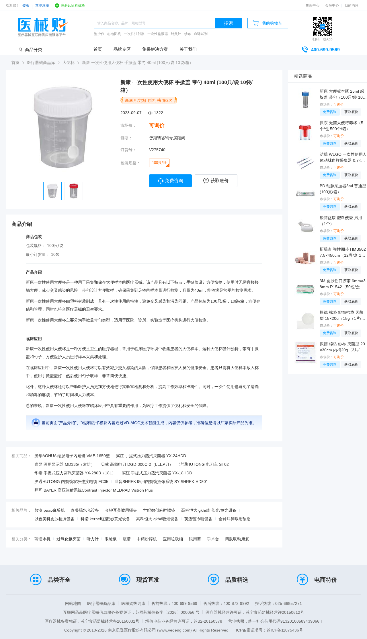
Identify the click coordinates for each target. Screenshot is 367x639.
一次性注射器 (134, 34)
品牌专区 (122, 49)
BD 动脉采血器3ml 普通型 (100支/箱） (343, 189)
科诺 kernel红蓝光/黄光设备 (105, 519)
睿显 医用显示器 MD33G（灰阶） (64, 464)
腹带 (127, 539)
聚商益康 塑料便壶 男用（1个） (341, 220)
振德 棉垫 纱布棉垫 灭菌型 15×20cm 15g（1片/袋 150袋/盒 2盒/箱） (342, 316)
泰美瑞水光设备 (85, 510)
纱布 (187, 34)
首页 (97, 49)
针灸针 (176, 34)
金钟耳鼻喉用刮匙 (234, 519)
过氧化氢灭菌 (68, 539)
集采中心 (312, 5)
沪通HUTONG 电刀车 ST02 (204, 464)
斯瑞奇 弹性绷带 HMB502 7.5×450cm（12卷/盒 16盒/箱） (343, 252)
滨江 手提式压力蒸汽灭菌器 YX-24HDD (151, 455)
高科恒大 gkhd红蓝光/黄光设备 (209, 510)
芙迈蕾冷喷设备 (198, 519)
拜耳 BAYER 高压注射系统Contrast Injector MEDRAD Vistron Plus (93, 490)
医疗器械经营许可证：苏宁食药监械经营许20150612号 (255, 612)
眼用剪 (195, 539)
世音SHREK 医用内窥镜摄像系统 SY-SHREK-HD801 (161, 481)
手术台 (213, 539)
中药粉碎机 (147, 539)
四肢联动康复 (237, 539)
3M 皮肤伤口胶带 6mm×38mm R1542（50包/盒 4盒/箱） (343, 284)
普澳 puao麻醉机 (49, 510)
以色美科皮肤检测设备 (54, 519)
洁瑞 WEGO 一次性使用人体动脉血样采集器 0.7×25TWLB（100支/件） (343, 157)
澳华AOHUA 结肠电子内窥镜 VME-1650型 (72, 455)
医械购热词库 (133, 603)
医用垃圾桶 (173, 539)
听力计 (93, 539)
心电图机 (114, 34)
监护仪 (99, 34)
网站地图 (73, 603)
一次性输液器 (157, 34)
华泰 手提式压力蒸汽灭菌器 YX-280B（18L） (75, 473)
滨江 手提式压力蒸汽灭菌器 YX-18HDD (157, 473)
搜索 (228, 23)
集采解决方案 (155, 49)
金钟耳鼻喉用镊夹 (121, 510)
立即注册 (42, 5)
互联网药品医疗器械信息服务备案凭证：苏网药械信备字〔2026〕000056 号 (131, 612)
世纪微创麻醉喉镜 (159, 510)
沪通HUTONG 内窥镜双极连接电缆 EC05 (71, 481)
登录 (25, 5)
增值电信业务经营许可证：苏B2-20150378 (183, 621)
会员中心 (332, 5)
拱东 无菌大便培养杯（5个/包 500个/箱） (341, 125)
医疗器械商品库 (101, 603)
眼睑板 (111, 539)
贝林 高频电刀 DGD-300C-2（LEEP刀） (137, 464)
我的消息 (351, 5)
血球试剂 (201, 34)
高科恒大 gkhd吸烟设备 (157, 519)
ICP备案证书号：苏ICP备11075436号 (269, 630)
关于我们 (188, 49)
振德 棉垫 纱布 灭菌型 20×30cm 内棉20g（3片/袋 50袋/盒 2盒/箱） (343, 347)
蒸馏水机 (42, 539)
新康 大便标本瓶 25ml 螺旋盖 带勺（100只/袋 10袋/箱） (342, 94)
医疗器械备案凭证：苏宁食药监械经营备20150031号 (92, 621)
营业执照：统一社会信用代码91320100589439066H (275, 621)
